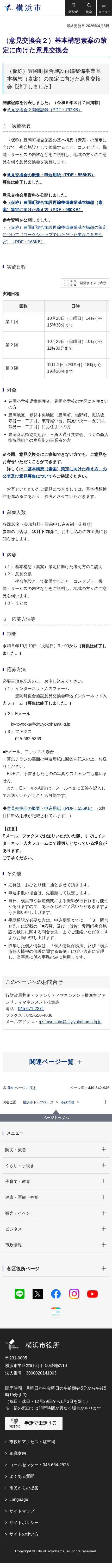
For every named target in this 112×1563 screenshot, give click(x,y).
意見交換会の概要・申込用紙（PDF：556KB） (51, 175)
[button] (73, 8)
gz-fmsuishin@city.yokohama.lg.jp (70, 1022)
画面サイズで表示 (93, 283)
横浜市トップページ (38, 1102)
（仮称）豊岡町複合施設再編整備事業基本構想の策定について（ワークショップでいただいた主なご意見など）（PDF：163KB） (55, 234)
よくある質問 (21, 1476)
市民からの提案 (24, 1488)
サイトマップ (21, 1511)
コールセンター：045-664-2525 (39, 1465)
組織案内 (17, 1453)
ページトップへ (56, 1118)
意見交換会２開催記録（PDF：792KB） (44, 110)
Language (18, 1499)
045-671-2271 (31, 1008)
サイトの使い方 (24, 1534)
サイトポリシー (24, 1522)
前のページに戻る (21, 1088)
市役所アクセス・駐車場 (32, 1442)
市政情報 (67, 1102)
